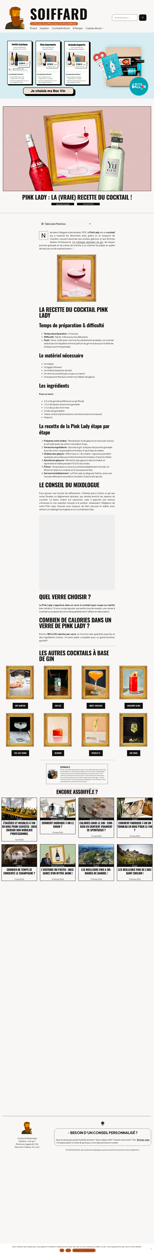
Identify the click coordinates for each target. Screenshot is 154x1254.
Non (68, 1250)
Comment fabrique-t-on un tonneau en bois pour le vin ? (134, 826)
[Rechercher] (142, 17)
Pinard (19, 819)
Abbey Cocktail (96, 705)
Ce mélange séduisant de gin (87, 242)
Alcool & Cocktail (62, 204)
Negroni (58, 753)
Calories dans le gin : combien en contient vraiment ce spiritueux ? (96, 826)
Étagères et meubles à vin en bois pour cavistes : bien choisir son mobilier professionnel (19, 828)
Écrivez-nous (143, 1139)
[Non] (151, 1249)
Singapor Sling (133, 705)
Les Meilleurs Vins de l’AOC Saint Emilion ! (134, 871)
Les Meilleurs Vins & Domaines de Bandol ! (96, 871)
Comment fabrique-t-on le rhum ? (58, 824)
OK (62, 1250)
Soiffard (59, 13)
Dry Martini (20, 705)
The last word (20, 753)
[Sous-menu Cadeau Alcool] (102, 28)
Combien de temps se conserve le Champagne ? (19, 871)
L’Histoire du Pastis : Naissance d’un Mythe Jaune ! (57, 871)
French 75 (96, 753)
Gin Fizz (58, 705)
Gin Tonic (134, 753)
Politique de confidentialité (84, 1250)
